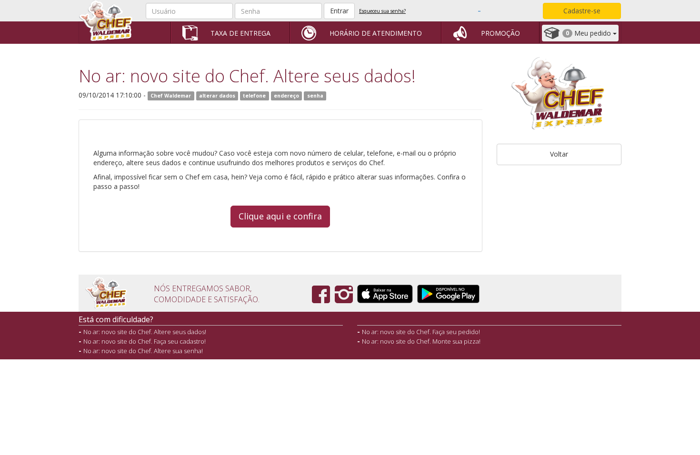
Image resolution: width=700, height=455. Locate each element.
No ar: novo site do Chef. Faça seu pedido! (421, 331)
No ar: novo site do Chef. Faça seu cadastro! (144, 341)
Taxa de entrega (240, 33)
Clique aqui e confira (280, 216)
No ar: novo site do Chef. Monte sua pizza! (421, 341)
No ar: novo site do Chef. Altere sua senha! (143, 350)
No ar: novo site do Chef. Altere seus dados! (144, 331)
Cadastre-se (581, 10)
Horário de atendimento (376, 33)
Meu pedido (589, 33)
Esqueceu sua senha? (382, 11)
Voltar (559, 153)
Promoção (500, 33)
